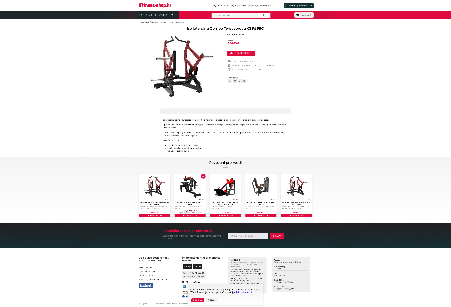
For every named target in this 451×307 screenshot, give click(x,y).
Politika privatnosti (146, 275)
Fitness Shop (144, 22)
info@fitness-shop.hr (262, 5)
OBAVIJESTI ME (242, 53)
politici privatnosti (243, 292)
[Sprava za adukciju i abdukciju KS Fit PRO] (261, 186)
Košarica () (306, 15)
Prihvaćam (197, 300)
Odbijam (211, 300)
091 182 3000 (223, 5)
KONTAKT (187, 267)
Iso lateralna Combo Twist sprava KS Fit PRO (154, 203)
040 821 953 (240, 5)
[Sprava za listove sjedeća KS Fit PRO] (190, 186)
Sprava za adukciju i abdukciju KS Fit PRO (261, 203)
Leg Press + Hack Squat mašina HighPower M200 (225, 203)
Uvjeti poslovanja (146, 267)
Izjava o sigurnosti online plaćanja (153, 279)
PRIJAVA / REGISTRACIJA (300, 5)
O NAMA (198, 267)
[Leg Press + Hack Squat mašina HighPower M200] (225, 186)
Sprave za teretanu (176, 22)
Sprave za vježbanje (159, 22)
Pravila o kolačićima (147, 271)
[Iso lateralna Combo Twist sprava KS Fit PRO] (154, 186)
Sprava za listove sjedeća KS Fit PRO (190, 203)
